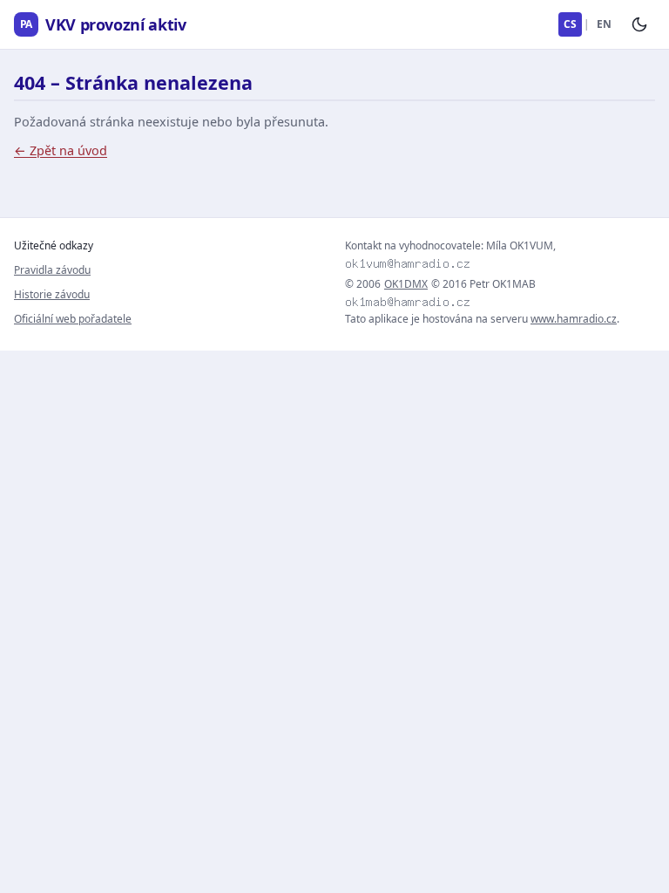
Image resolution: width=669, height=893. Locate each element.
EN (604, 24)
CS (570, 24)
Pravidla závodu (52, 269)
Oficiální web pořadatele (73, 318)
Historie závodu (52, 294)
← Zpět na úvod (60, 150)
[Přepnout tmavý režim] (639, 24)
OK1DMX (406, 284)
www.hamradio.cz (573, 318)
